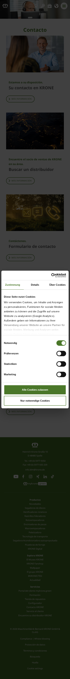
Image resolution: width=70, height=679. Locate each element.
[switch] (61, 353)
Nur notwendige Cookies (35, 400)
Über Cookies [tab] (57, 284)
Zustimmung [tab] (12, 284)
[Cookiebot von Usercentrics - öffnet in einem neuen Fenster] (51, 275)
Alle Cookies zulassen (35, 389)
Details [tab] (35, 284)
